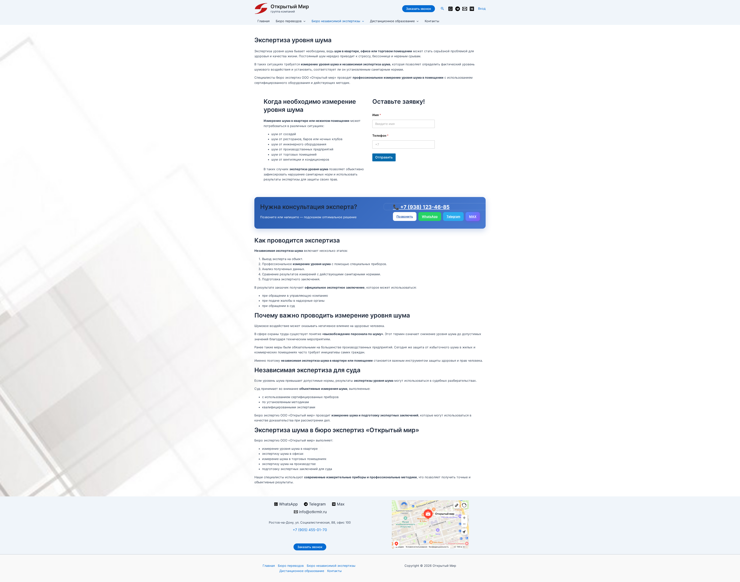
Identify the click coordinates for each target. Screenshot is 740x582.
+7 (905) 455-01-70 (310, 530)
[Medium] (471, 8)
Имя (376, 115)
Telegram (453, 216)
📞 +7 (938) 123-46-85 (421, 207)
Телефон (380, 135)
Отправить (384, 157)
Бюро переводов (289, 21)
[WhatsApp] (450, 8)
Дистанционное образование (392, 21)
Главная (263, 21)
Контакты (432, 21)
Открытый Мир (290, 6)
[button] (442, 8)
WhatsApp (430, 216)
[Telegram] (457, 8)
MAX (472, 216)
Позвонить (404, 216)
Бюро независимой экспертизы (336, 21)
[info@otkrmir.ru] (464, 8)
